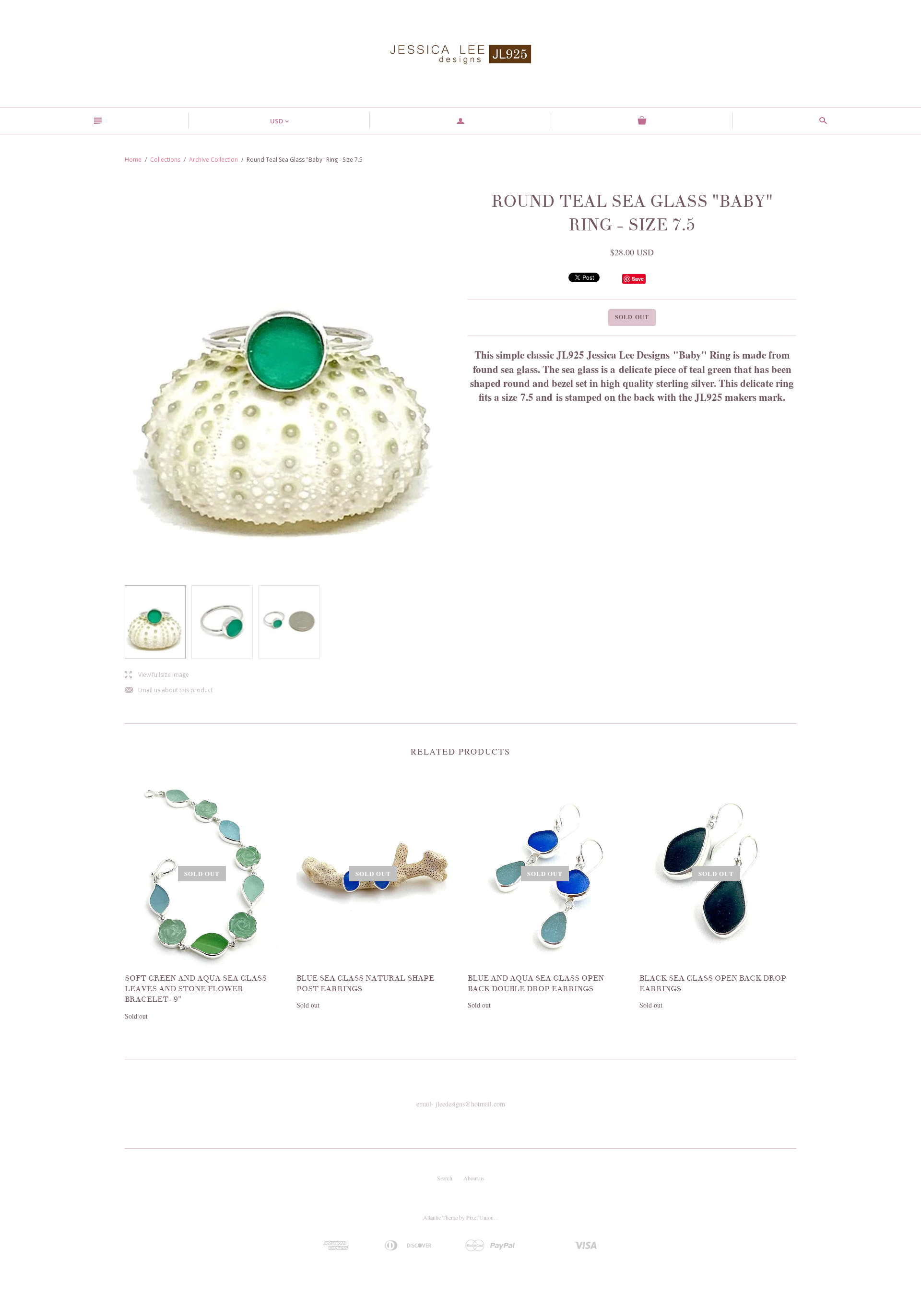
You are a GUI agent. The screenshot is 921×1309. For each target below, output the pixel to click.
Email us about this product (169, 690)
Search (444, 1178)
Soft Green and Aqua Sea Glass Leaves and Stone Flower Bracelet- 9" (196, 989)
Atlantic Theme (440, 1217)
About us (473, 1178)
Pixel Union (480, 1217)
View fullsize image (157, 675)
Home (133, 160)
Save (638, 278)
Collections (165, 160)
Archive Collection (213, 160)
